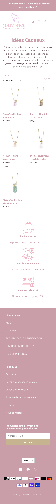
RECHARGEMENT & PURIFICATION (24, 338)
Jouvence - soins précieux (31, 494)
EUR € (27, 460)
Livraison (10, 405)
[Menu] (51, 21)
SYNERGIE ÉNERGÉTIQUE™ (20, 346)
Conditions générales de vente (22, 381)
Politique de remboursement (21, 397)
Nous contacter (14, 412)
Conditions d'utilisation (17, 389)
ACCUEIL (10, 322)
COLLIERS (11, 330)
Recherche (11, 374)
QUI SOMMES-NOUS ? (17, 353)
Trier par (7, 76)
